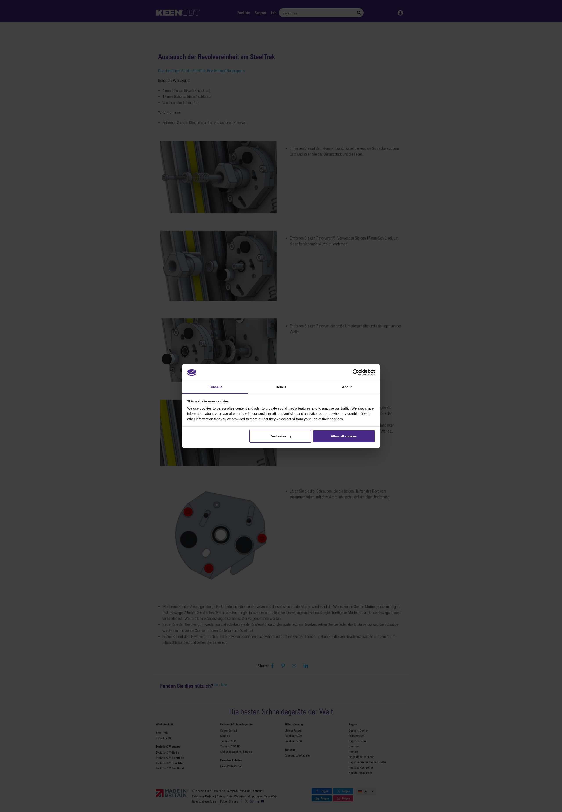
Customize (278, 436)
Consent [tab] (215, 387)
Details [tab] (281, 387)
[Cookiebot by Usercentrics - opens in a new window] (356, 372)
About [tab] (347, 387)
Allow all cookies (344, 436)
